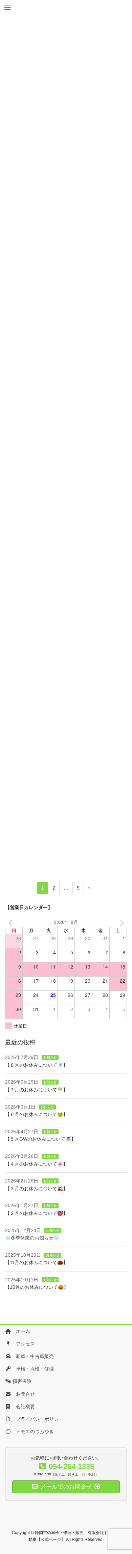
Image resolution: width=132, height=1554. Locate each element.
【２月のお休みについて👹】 (36, 1213)
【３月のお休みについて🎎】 (36, 1188)
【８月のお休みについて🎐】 (36, 1065)
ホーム (20, 1331)
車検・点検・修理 (32, 1368)
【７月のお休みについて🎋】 (36, 1089)
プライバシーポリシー (37, 1419)
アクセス (23, 1343)
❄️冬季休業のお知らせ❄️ (32, 1238)
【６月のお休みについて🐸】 (36, 1114)
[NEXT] (120, 922)
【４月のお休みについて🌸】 (36, 1164)
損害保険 (21, 1381)
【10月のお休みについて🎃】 (36, 1287)
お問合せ (23, 1394)
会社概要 (23, 1406)
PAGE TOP (116, 1495)
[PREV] (11, 922)
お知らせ (50, 1057)
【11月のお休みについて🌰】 (36, 1262)
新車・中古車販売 (32, 1356)
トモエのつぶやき (32, 1431)
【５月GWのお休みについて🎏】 (40, 1139)
